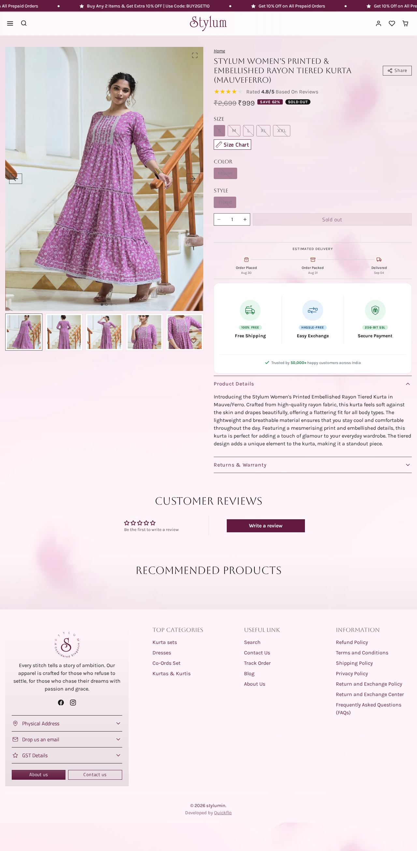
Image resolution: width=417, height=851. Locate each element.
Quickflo (223, 813)
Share (401, 70)
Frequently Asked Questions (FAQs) (368, 709)
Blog (249, 673)
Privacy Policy (352, 673)
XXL (281, 130)
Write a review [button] (265, 526)
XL (263, 130)
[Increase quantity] (245, 219)
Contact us (95, 774)
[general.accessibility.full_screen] (195, 55)
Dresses (161, 652)
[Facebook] (61, 703)
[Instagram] (73, 703)
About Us (254, 684)
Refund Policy (352, 642)
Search (252, 642)
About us (38, 774)
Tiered (225, 202)
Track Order (257, 663)
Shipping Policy (354, 663)
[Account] (378, 23)
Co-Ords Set (166, 663)
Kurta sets (164, 642)
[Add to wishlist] (193, 341)
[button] (10, 24)
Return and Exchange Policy (369, 684)
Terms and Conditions (362, 652)
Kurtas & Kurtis (171, 673)
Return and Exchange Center (370, 694)
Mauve (225, 173)
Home (219, 51)
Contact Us (257, 652)
